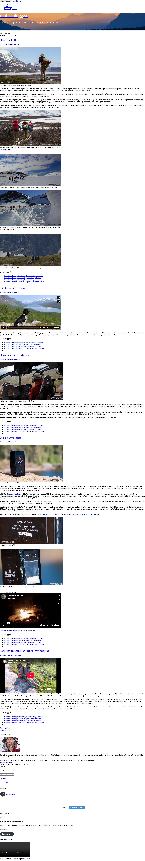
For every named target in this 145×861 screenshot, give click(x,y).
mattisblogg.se (17, 1)
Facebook (3, 778)
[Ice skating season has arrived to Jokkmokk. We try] (72, 799)
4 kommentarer (18, 442)
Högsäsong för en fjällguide (14, 354)
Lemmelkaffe (14, 494)
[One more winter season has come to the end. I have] (72, 804)
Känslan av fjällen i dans (12, 288)
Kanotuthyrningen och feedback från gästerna (24, 650)
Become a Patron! (6, 762)
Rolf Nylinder (25, 631)
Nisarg (27, 859)
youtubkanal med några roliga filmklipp (85, 514)
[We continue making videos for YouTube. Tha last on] (72, 801)
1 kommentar (15, 292)
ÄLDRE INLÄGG (5, 728)
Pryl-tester (8, 7)
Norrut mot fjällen (9, 40)
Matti (9, 44)
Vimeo (34, 631)
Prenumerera (6, 834)
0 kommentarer (15, 44)
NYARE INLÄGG (5, 730)
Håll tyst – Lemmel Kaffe (8, 631)
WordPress (16, 859)
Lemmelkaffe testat (10, 437)
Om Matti (7, 5)
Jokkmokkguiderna (10, 9)
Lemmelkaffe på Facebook (49, 514)
